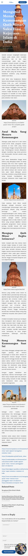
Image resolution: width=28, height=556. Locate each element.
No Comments (9, 48)
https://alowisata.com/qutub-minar (12, 483)
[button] (2, 2)
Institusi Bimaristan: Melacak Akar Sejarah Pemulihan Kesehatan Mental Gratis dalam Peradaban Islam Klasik (13, 497)
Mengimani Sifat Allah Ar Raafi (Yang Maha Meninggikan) (13, 505)
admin (15, 46)
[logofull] (11, 2)
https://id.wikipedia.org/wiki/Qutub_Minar (14, 456)
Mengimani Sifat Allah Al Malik (11, 490)
